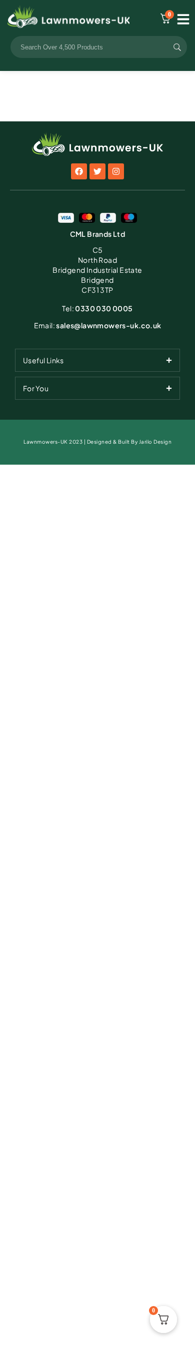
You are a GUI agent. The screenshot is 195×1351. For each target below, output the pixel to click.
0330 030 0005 (97, 308)
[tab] (98, 360)
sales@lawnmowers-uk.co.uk (98, 325)
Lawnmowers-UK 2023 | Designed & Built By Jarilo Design (98, 442)
